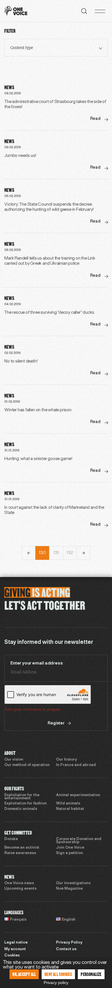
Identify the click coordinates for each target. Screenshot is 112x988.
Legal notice (16, 942)
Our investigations (73, 883)
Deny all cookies (58, 974)
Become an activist (21, 847)
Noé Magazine (69, 888)
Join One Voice (70, 847)
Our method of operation (27, 765)
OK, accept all (24, 974)
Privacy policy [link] (56, 982)
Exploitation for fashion (25, 803)
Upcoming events (20, 888)
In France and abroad (76, 765)
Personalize (91, 974)
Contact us (66, 949)
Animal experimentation (78, 795)
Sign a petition (69, 853)
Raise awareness (20, 853)
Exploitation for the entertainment (21, 797)
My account (15, 949)
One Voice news (19, 883)
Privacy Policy (69, 942)
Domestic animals (20, 809)
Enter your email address (36, 663)
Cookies (12, 955)
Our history (66, 759)
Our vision (13, 759)
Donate (11, 839)
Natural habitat (70, 809)
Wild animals (68, 803)
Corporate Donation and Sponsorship (78, 840)
